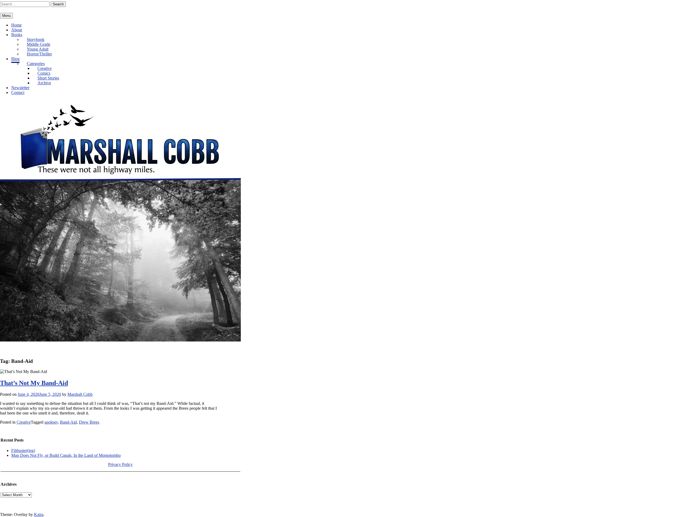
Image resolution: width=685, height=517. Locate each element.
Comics (43, 73)
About (16, 30)
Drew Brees (89, 422)
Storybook (35, 39)
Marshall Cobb (80, 394)
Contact (17, 92)
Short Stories (48, 78)
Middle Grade (38, 44)
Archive (44, 83)
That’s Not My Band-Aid (34, 382)
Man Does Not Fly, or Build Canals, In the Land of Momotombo (66, 455)
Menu (6, 16)
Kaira (38, 514)
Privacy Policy (120, 464)
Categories (36, 63)
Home (16, 25)
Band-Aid (68, 422)
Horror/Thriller (39, 54)
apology (51, 422)
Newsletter (20, 87)
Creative (44, 68)
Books (16, 34)
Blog (15, 58)
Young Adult (37, 49)
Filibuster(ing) (23, 450)
